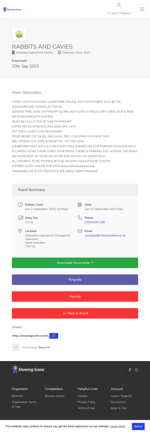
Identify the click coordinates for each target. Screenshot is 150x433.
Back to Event (77, 313)
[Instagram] (136, 370)
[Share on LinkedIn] (40, 347)
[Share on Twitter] (32, 347)
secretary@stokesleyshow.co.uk (105, 235)
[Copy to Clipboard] (53, 336)
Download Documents (74, 263)
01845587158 (95, 222)
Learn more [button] (117, 426)
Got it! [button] (138, 426)
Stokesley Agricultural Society (34, 52)
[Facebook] (130, 370)
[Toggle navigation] (142, 9)
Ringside (75, 279)
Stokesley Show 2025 (76, 52)
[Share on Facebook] (24, 347)
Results (75, 296)
